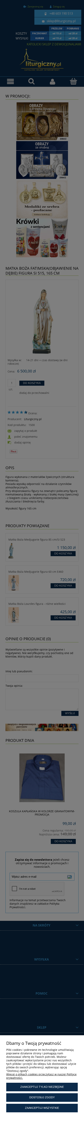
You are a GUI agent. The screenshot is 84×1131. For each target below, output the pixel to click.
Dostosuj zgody (42, 1097)
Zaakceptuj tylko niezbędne (42, 1086)
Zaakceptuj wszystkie (42, 1107)
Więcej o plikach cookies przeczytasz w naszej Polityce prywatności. (41, 1076)
